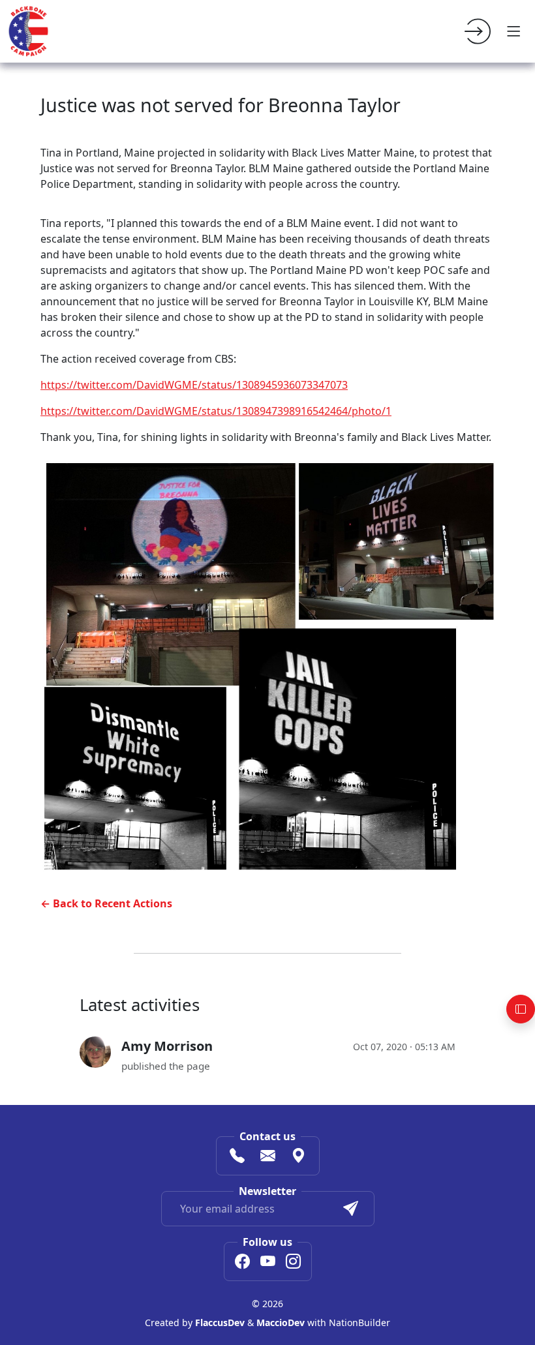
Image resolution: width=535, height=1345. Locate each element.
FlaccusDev (220, 1322)
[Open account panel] (520, 1009)
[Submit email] (350, 1208)
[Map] (298, 1157)
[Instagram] (293, 1263)
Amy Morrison (167, 1046)
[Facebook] (242, 1263)
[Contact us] (268, 1157)
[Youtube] (267, 1263)
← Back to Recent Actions (106, 903)
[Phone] (237, 1157)
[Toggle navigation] (514, 31)
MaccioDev (280, 1322)
